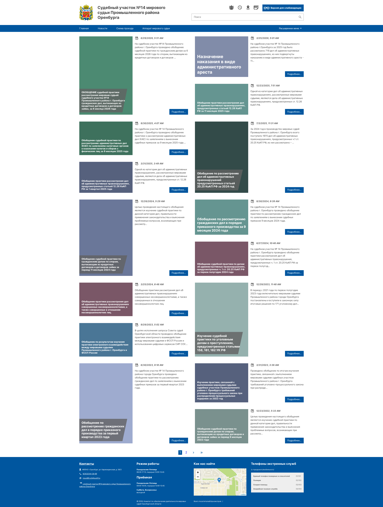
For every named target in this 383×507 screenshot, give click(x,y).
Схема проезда (124, 28)
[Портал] (231, 8)
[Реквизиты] (256, 8)
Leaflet (243, 494)
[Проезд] (248, 8)
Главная (84, 28)
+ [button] (198, 472)
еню (289, 28)
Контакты (86, 464)
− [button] (198, 477)
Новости (102, 28)
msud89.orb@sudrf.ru (91, 478)
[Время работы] (240, 8)
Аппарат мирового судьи (156, 28)
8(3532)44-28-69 (90, 474)
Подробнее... (179, 111)
